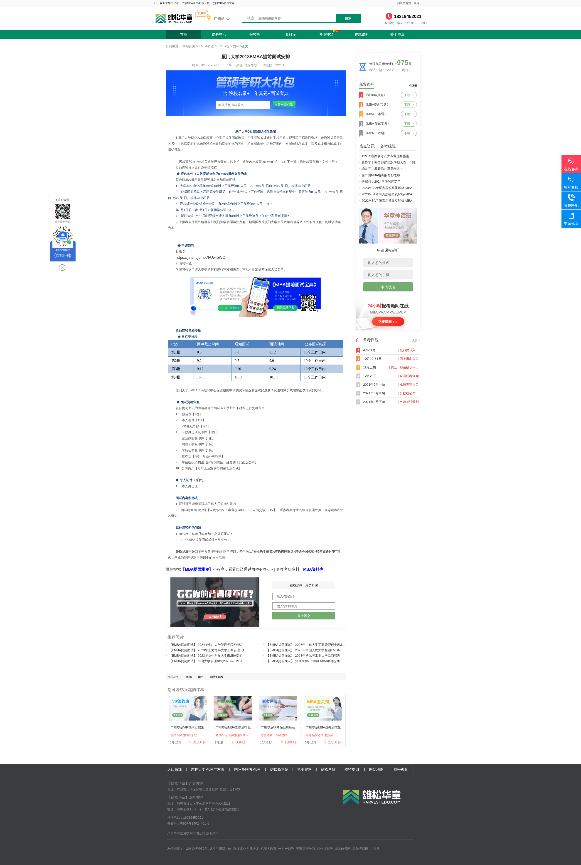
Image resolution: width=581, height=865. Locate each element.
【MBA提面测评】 (197, 569)
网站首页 (188, 46)
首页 (183, 34)
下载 (407, 95)
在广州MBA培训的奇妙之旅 (381, 175)
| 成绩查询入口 (408, 384)
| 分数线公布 (407, 393)
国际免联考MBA (247, 769)
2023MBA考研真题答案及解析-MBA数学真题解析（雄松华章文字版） (411, 194)
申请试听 (388, 287)
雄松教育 (401, 769)
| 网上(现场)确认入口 (404, 367)
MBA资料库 (313, 569)
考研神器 (326, 34)
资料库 (290, 34)
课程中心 (219, 34)
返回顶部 (174, 769)
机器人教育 (268, 848)
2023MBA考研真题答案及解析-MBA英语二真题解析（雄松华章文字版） (412, 188)
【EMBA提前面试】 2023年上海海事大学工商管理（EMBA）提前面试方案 (221, 650)
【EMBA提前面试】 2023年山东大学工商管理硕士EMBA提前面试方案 (315, 644)
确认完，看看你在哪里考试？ (382, 169)
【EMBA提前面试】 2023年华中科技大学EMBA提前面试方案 (212, 655)
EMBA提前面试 (228, 46)
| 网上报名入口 (408, 358)
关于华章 (397, 34)
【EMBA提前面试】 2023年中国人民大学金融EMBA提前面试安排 (312, 650)
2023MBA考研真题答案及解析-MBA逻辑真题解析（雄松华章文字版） (411, 200)
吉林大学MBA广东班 (208, 769)
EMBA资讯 (206, 46)
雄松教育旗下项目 (408, 3)
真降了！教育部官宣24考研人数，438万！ (391, 162)
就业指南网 (325, 848)
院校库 (254, 34)
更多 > (416, 340)
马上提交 (304, 616)
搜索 (348, 18)
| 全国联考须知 (408, 376)
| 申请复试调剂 (408, 402)
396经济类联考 (196, 848)
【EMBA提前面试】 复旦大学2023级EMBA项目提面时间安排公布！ (314, 661)
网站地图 (376, 769)
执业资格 (304, 769)
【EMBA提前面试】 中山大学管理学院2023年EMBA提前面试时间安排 (218, 661)
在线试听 (362, 34)
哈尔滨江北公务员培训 (243, 848)
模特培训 (352, 769)
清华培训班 (360, 848)
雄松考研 (328, 769)
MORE (413, 85)
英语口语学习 (305, 848)
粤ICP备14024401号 (194, 823)
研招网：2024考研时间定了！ (383, 181)
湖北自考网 (342, 848)
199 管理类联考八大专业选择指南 (385, 156)
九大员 (374, 848)
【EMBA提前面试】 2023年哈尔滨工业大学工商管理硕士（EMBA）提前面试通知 (323, 655)
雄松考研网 (217, 848)
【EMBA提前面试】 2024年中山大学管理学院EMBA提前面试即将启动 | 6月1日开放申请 (231, 644)
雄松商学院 (279, 769)
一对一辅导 (286, 848)
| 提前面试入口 (408, 350)
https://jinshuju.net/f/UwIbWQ (200, 257)
